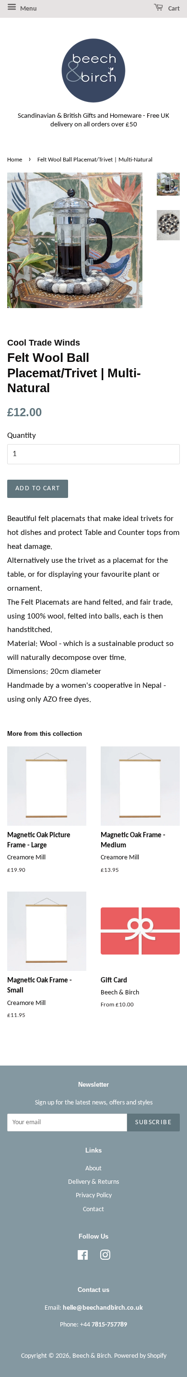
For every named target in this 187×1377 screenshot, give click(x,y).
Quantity (21, 436)
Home (14, 160)
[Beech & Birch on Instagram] (105, 1257)
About (93, 1168)
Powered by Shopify (140, 1356)
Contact (93, 1209)
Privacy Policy (94, 1195)
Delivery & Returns (93, 1182)
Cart (173, 8)
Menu (28, 8)
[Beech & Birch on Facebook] (82, 1257)
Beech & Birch (91, 1356)
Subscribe (153, 1122)
